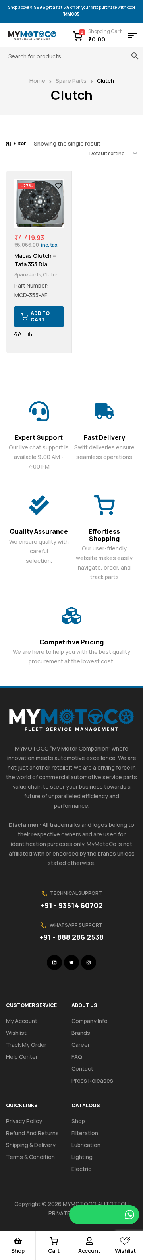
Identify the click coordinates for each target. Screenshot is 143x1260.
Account (89, 1250)
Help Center (22, 1056)
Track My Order (26, 1044)
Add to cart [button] (40, 316)
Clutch (51, 274)
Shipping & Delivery (31, 1145)
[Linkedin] (54, 962)
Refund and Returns (32, 1133)
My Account (21, 1021)
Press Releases (92, 1080)
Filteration (85, 1133)
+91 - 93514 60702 (72, 905)
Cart (54, 1250)
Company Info (90, 1021)
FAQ (77, 1056)
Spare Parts (71, 80)
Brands (81, 1032)
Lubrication (86, 1145)
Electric (81, 1168)
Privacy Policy (24, 1121)
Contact (82, 1068)
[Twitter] (71, 962)
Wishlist (125, 1250)
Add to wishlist (58, 186)
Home (37, 80)
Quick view (17, 334)
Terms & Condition (30, 1157)
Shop (17, 1250)
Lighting (82, 1157)
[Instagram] (88, 962)
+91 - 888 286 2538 (71, 937)
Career (81, 1044)
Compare (30, 334)
